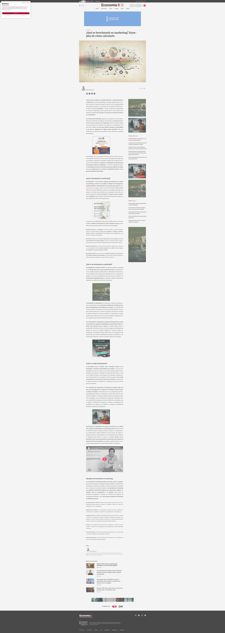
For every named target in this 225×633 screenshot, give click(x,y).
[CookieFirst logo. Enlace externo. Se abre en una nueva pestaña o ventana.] (5, 3)
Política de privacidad (26, 2)
